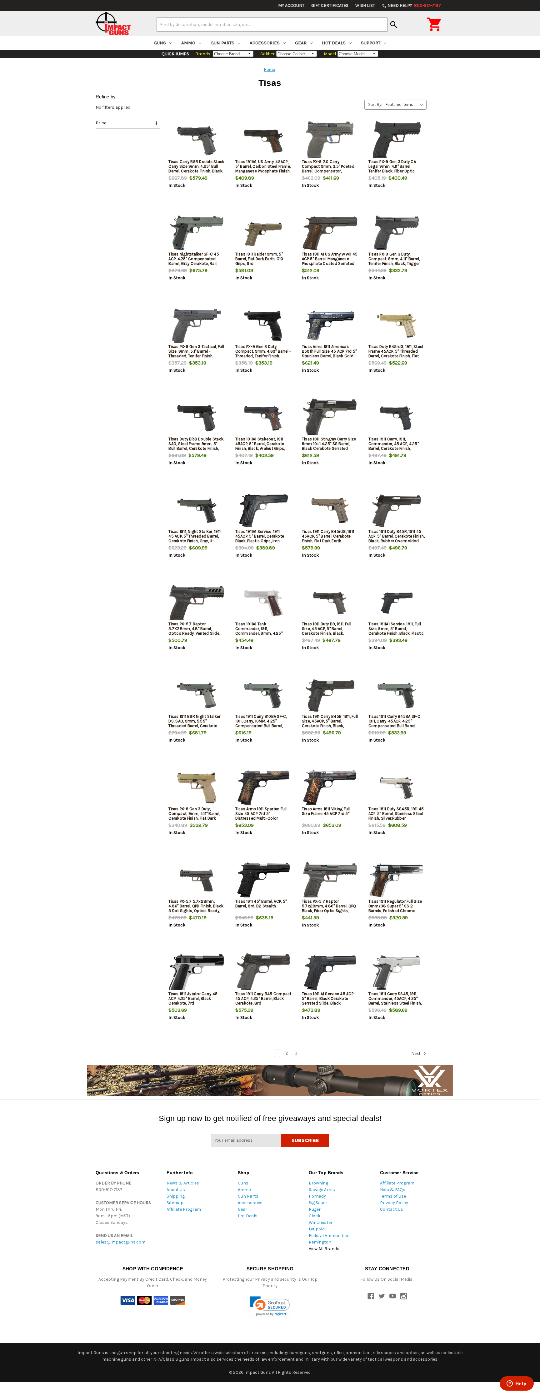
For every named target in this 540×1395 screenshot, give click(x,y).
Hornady (317, 1196)
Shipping (176, 1196)
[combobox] (272, 24)
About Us (176, 1189)
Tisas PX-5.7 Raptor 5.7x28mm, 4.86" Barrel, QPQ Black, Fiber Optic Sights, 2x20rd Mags (329, 908)
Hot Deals (334, 43)
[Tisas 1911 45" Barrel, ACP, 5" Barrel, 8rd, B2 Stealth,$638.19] (263, 880)
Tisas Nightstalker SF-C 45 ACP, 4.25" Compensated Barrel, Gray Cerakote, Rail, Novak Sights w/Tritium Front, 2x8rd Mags (196, 263)
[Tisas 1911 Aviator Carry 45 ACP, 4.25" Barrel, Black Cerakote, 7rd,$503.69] (196, 973)
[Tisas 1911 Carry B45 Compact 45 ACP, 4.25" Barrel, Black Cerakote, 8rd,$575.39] (263, 973)
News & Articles (183, 1183)
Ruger (315, 1209)
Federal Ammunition (329, 1235)
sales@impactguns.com (120, 1242)
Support (370, 43)
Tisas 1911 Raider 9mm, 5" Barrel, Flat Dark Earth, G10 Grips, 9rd (259, 259)
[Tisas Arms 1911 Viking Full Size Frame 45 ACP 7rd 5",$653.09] (330, 788)
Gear (301, 43)
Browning (318, 1183)
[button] (128, 124)
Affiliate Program (184, 1209)
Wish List (365, 5)
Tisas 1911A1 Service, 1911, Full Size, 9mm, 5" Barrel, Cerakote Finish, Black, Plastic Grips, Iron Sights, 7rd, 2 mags (396, 633)
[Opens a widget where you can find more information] (516, 1384)
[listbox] (405, 104)
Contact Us (391, 1209)
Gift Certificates (329, 5)
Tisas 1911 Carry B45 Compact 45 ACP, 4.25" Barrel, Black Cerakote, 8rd (263, 998)
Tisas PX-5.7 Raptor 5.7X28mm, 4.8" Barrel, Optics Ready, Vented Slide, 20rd (194, 631)
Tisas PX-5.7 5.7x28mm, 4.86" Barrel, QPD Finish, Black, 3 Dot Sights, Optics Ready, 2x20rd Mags (196, 908)
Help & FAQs (392, 1189)
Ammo (188, 43)
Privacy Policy (394, 1202)
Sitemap (175, 1202)
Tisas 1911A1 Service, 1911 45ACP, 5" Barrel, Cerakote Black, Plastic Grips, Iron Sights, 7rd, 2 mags (259, 538)
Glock (314, 1216)
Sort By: (375, 104)
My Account (291, 5)
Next (416, 1053)
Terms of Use (393, 1196)
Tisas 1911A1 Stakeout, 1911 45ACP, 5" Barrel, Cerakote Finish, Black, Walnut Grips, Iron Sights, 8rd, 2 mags (260, 446)
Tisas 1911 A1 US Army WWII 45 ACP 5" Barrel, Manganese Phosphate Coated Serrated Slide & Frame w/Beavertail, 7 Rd (330, 263)
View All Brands (324, 1248)
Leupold (317, 1229)
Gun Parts (222, 43)
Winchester (320, 1222)
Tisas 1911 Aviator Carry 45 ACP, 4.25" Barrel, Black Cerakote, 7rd (193, 998)
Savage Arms (322, 1189)
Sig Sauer (318, 1202)
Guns (160, 43)
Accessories (265, 43)
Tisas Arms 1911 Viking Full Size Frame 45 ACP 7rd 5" (326, 811)
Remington (320, 1242)
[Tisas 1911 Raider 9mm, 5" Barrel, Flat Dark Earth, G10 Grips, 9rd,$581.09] (263, 233)
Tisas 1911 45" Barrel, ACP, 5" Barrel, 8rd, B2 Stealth (261, 903)
